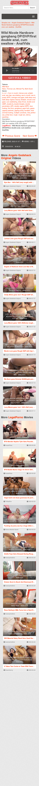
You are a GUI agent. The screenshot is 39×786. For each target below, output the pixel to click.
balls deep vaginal (8, 99)
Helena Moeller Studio (11, 529)
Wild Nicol (5, 86)
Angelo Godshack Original (16, 156)
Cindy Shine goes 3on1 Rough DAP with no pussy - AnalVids (19, 289)
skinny (28, 115)
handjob (27, 110)
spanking (5, 117)
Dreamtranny (9, 670)
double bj (10, 104)
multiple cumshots (20, 112)
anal (3, 95)
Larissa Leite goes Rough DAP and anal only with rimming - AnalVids (19, 233)
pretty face (9, 115)
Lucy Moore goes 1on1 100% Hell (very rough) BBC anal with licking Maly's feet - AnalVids (19, 400)
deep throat (22, 102)
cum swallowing (11, 102)
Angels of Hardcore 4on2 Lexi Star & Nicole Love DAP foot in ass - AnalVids (19, 260)
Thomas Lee (11, 89)
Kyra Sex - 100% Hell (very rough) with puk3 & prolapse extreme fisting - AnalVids (19, 176)
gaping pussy (19, 110)
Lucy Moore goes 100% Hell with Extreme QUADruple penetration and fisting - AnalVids (20, 204)
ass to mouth (25, 95)
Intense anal (23, 93)
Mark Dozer (29, 89)
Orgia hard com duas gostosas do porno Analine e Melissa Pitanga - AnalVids (19, 491)
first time (11, 108)
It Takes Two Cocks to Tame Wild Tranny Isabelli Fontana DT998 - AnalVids (19, 660)
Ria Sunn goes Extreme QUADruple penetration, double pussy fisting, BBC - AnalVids (19, 372)
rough (16, 115)
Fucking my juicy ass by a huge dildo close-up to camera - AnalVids (19, 520)
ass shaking (16, 95)
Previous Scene (12, 135)
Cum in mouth (13, 93)
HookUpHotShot (10, 557)
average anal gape (17, 97)
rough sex (21, 115)
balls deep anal (30, 97)
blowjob (23, 99)
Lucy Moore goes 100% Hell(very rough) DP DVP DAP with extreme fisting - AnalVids (19, 316)
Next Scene (29, 135)
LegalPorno (15, 417)
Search (32, 8)
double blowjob (19, 104)
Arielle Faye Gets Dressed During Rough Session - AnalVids (19, 548)
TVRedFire (8, 501)
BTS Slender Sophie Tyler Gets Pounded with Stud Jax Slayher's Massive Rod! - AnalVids (20, 435)
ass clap (9, 95)
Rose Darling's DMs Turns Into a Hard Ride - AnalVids (19, 604)
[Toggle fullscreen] (33, 70)
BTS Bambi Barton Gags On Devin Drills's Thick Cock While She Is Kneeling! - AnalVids (19, 463)
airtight (30, 93)
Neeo (4, 89)
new (28, 112)
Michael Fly (20, 89)
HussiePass (8, 445)
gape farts (25, 108)
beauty (17, 99)
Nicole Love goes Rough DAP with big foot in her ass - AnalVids (19, 345)
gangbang (18, 108)
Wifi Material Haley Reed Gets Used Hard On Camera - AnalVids (19, 633)
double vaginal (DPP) (21, 106)
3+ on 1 (4, 93)
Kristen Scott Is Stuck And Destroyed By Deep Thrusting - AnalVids (19, 575)
